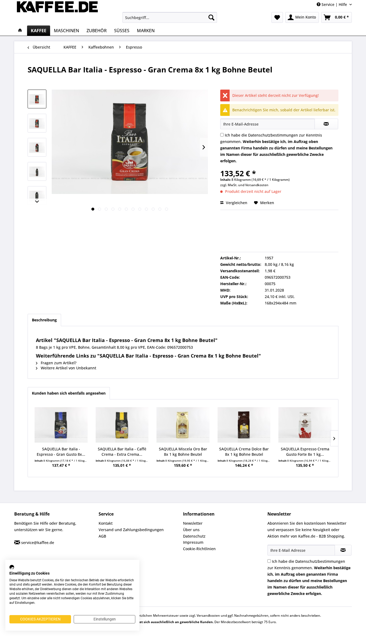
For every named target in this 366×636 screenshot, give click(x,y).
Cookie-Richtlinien (199, 548)
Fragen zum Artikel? (58, 362)
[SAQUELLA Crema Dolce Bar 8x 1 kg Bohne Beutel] (244, 425)
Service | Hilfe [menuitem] (334, 4)
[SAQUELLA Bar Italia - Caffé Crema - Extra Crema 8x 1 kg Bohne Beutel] (122, 425)
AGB (102, 536)
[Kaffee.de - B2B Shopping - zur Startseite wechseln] (57, 12)
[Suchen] (211, 17)
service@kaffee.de (37, 542)
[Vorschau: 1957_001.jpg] (37, 99)
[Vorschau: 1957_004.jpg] (37, 123)
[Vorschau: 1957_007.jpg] (37, 147)
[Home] (20, 30)
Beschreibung (44, 319)
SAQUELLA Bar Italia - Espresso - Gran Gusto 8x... (61, 451)
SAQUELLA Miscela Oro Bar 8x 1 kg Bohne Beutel (183, 451)
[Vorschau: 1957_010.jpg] (37, 171)
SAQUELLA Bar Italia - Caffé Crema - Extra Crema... (122, 451)
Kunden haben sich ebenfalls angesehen (69, 393)
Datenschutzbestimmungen (273, 135)
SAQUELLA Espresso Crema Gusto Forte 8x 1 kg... (305, 451)
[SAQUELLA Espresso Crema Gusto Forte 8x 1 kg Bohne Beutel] (304, 425)
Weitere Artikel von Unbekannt (68, 367)
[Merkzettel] (277, 17)
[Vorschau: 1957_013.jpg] (37, 195)
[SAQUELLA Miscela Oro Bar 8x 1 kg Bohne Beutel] (183, 425)
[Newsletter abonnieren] (343, 550)
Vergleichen (236, 202)
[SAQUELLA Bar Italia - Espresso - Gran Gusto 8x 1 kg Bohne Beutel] (61, 425)
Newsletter (193, 523)
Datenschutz (194, 536)
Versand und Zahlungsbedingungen (131, 529)
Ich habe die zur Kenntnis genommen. (276, 148)
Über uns (191, 529)
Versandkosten (256, 185)
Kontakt (106, 523)
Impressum (193, 542)
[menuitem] (169, 17)
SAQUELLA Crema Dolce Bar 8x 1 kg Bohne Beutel (244, 451)
